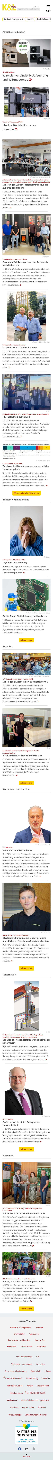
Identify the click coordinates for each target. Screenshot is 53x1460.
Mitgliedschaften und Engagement (35, 1400)
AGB (37, 1356)
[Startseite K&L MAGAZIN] (21, 7)
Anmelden (40, 1364)
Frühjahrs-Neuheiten (13, 1378)
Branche (30, 19)
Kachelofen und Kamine (19, 1340)
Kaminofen (40, 1340)
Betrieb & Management (13, 19)
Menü (48, 11)
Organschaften (28, 1407)
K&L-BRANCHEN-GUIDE (36, 1393)
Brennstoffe (19, 1334)
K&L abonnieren (16, 1393)
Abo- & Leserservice (24, 1356)
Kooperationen (43, 1385)
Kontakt (30, 1385)
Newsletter (14, 1407)
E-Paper (47, 1371)
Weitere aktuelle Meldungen (26, 493)
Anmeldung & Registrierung (16, 1371)
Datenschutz (36, 1371)
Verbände (41, 1346)
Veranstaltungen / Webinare (36, 1415)
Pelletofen (11, 1346)
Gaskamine (34, 1334)
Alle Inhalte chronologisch (22, 1364)
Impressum (46, 1378)
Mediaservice (12, 1400)
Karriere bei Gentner (15, 1385)
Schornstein (26, 1346)
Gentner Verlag (32, 1378)
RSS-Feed (42, 1407)
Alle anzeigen (26, 640)
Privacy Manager (14, 1415)
